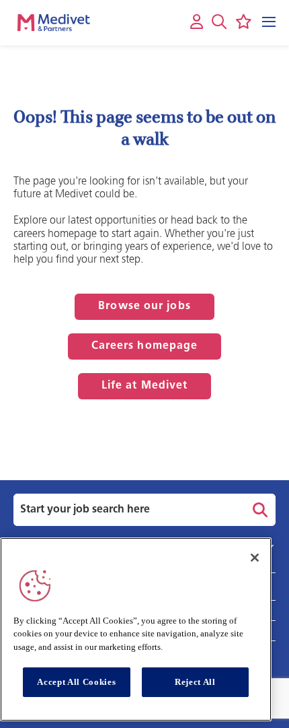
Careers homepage (144, 346)
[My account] (196, 22)
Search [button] (258, 510)
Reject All (195, 682)
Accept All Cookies (76, 682)
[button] (219, 21)
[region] (136, 629)
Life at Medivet (144, 385)
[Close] (255, 557)
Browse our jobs (144, 306)
